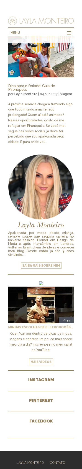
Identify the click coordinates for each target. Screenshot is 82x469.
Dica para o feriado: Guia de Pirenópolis (31, 88)
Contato (57, 462)
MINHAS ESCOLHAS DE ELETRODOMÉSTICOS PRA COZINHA (41, 327)
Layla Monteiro (25, 94)
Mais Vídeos (41, 362)
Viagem (66, 94)
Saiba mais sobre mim (41, 265)
